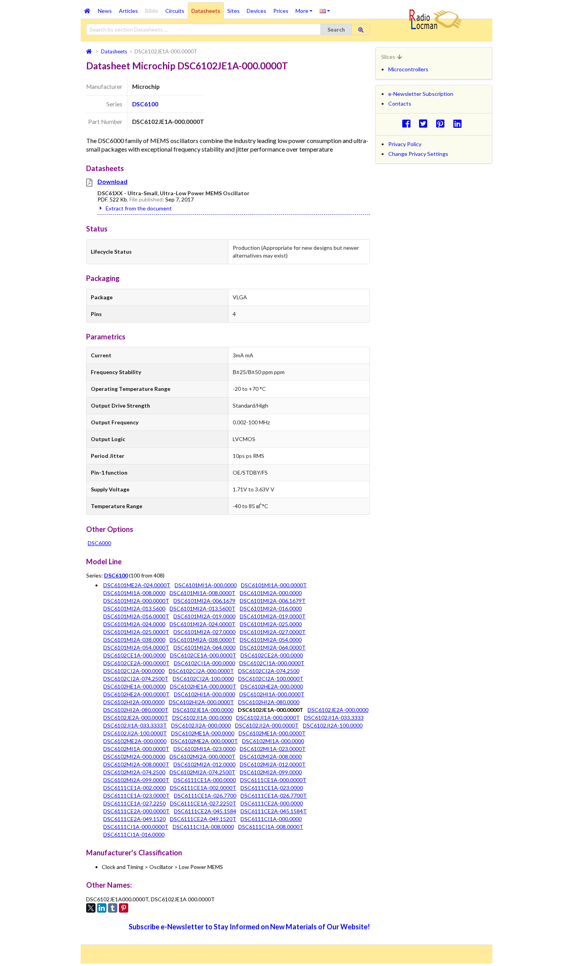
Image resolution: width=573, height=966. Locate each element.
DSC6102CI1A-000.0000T (271, 663)
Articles (128, 10)
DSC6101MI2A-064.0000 (204, 647)
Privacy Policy (404, 144)
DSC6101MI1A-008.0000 (134, 593)
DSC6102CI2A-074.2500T (135, 678)
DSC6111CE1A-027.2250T (203, 803)
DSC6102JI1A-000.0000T (268, 717)
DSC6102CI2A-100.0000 (203, 678)
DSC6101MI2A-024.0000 (134, 624)
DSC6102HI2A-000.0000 (133, 702)
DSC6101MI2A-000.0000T (136, 600)
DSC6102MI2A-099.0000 (271, 772)
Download (112, 181)
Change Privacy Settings (418, 153)
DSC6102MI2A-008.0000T (136, 764)
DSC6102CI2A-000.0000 (133, 671)
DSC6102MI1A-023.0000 (204, 748)
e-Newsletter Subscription (420, 93)
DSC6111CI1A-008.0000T (270, 826)
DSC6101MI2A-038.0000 (134, 639)
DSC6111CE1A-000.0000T (273, 780)
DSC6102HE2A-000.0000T (136, 694)
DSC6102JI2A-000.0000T (267, 725)
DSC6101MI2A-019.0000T (273, 616)
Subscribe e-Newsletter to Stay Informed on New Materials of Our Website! (249, 926)
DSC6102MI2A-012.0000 (204, 764)
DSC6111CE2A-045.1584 (205, 811)
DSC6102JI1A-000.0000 (202, 717)
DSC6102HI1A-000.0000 (204, 694)
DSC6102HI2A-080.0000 (268, 702)
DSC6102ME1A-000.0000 (202, 733)
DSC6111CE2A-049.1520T (203, 819)
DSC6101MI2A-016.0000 (271, 608)
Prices (280, 10)
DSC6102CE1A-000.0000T (203, 655)
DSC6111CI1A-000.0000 (271, 819)
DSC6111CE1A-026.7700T (274, 795)
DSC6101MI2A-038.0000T (202, 639)
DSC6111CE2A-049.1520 (134, 819)
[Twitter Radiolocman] (425, 123)
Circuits (174, 10)
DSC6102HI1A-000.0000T (271, 694)
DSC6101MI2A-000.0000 (271, 593)
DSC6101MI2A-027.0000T (273, 632)
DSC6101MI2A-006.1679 (204, 600)
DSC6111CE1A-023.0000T (136, 795)
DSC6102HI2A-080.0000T (135, 709)
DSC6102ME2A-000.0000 (134, 741)
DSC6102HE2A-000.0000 (272, 686)
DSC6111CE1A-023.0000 (272, 787)
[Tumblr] (112, 908)
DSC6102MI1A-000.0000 (273, 741)
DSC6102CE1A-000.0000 (134, 655)
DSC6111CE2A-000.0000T (136, 811)
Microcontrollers (408, 69)
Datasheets (205, 10)
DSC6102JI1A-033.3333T (135, 725)
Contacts (399, 103)
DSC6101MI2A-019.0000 (204, 616)
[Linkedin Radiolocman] (459, 123)
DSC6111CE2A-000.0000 (272, 803)
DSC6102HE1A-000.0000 (134, 686)
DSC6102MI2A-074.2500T (202, 772)
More (305, 8)
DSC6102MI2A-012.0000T (273, 764)
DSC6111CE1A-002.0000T (203, 787)
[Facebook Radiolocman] (408, 123)
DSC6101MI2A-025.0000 (271, 624)
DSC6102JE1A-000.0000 (203, 709)
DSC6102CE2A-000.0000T (136, 663)
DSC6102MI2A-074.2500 (134, 772)
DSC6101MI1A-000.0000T (274, 585)
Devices (256, 10)
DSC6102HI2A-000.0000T (201, 702)
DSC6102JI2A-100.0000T (135, 733)
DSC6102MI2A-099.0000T (136, 780)
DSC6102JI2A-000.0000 (201, 725)
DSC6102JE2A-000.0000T (135, 717)
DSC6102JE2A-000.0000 (338, 709)
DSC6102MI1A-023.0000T (273, 748)
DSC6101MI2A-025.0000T (136, 632)
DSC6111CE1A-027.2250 (134, 803)
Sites (233, 10)
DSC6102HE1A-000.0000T (203, 686)
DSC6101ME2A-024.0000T (136, 585)
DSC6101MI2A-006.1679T (273, 600)
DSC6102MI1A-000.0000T (136, 748)
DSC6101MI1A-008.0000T (202, 593)
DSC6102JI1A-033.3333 (334, 717)
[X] (91, 908)
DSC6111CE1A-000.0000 (204, 780)
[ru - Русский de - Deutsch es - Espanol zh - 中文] (325, 10)
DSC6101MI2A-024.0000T (202, 624)
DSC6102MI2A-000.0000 (134, 756)
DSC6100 (145, 104)
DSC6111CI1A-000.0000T (135, 826)
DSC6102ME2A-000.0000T (204, 741)
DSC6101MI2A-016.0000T (136, 616)
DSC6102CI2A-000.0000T (201, 671)
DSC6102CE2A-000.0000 (272, 655)
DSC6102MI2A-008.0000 (271, 756)
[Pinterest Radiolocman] (442, 123)
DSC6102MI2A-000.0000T (202, 756)
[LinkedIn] (101, 908)
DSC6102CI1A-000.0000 (204, 663)
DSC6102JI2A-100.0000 (333, 725)
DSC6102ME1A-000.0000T (272, 733)
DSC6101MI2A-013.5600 (134, 608)
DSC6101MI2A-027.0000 (204, 632)
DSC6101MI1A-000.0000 (206, 585)
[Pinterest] (123, 908)
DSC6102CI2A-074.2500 (268, 671)
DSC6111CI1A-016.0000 (133, 834)
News (105, 10)
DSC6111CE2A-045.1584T (274, 811)
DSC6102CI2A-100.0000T (270, 678)
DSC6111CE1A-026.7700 (205, 795)
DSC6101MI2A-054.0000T (136, 647)
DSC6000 (99, 543)
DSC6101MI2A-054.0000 (271, 639)
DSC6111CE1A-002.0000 (134, 787)
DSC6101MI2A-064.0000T (273, 647)
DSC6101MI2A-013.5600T (202, 608)
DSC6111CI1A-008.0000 (203, 826)
